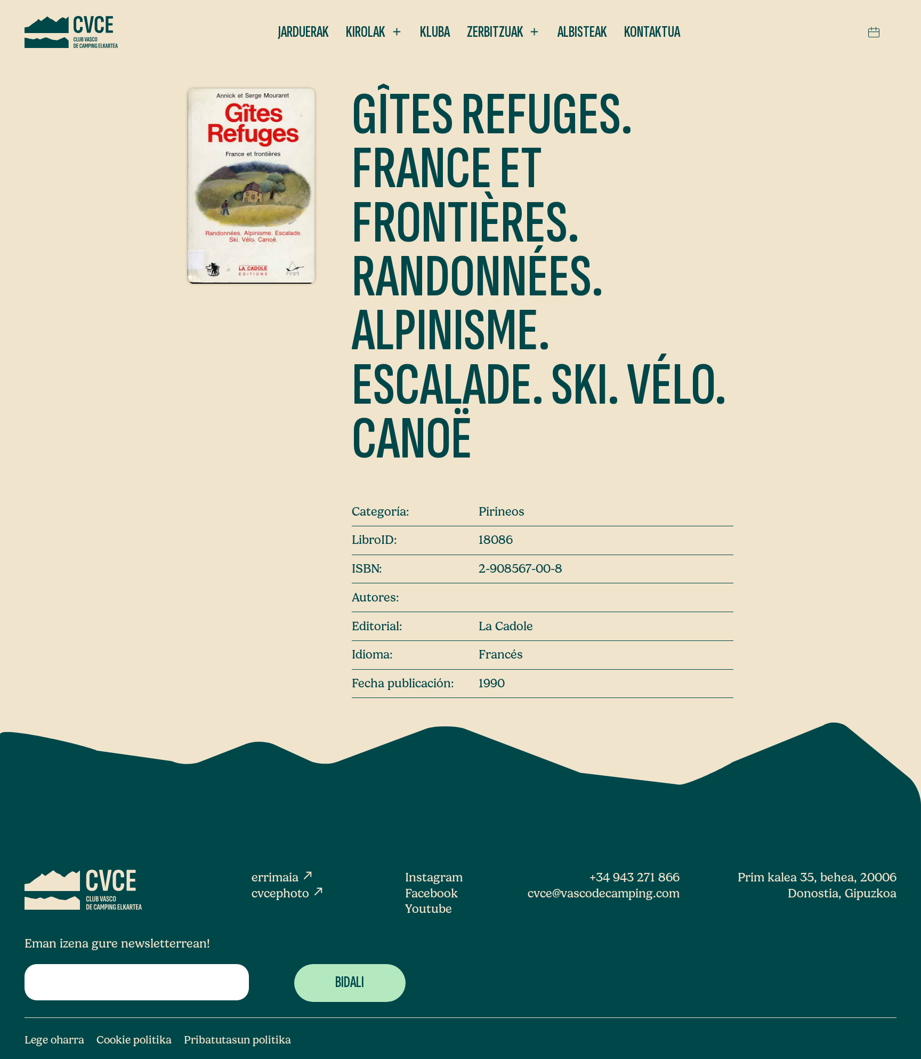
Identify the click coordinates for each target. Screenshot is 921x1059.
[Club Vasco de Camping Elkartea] (71, 32)
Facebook (431, 893)
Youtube (428, 909)
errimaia (283, 877)
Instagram (434, 877)
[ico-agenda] (873, 32)
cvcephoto (288, 893)
